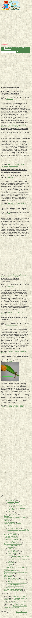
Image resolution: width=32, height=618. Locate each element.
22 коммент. (9, 99)
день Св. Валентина (13, 125)
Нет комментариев (11, 325)
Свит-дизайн (8, 575)
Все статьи (17, 47)
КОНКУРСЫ (8, 525)
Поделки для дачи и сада (11, 541)
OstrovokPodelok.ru (21, 612)
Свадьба (10, 564)
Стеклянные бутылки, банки (16, 586)
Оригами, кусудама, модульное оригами (13, 125)
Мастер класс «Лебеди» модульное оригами (12, 92)
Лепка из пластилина (14, 528)
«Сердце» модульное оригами (14, 128)
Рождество (11, 562)
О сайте (23, 47)
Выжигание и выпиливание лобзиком (15, 517)
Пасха (9, 561)
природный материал (10, 570)
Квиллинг (10, 503)
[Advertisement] (16, 27)
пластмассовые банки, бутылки (17, 583)
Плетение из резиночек (11, 537)
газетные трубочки (13, 502)
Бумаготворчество (9, 500)
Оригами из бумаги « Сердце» (14, 208)
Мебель (10, 581)
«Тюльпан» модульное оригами (15, 356)
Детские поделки (9, 522)
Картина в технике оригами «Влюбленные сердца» (14, 170)
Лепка (6, 527)
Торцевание (11, 513)
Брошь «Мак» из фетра (19, 596)
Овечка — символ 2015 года (19, 559)
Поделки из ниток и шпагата (12, 544)
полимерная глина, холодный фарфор (18, 530)
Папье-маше (11, 509)
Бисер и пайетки (9, 499)
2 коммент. (9, 361)
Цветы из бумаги (18, 406)
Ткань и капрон (8, 576)
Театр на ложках (18, 604)
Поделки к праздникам (10, 545)
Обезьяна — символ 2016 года (20, 556)
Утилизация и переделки (11, 578)
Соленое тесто (12, 533)
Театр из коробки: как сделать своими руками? (15, 601)
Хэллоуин (10, 565)
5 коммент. (9, 133)
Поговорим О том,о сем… (11, 539)
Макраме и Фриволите (10, 534)
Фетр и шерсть (8, 587)
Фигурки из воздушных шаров (13, 589)
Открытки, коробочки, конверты (17, 508)
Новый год (11, 555)
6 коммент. (9, 286)
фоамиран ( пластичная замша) (13, 590)
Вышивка (7, 519)
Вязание (6, 520)
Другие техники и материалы (12, 523)
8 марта (10, 405)
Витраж (6, 516)
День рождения (12, 550)
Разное (9, 511)
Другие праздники (13, 553)
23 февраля (11, 547)
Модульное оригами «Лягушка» (10, 279)
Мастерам (8, 49)
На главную (8, 47)
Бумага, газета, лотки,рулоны (16, 579)
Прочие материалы (13, 584)
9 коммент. (9, 177)
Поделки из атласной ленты (12, 542)
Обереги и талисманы (10, 536)
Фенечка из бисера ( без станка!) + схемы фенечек (15, 598)
